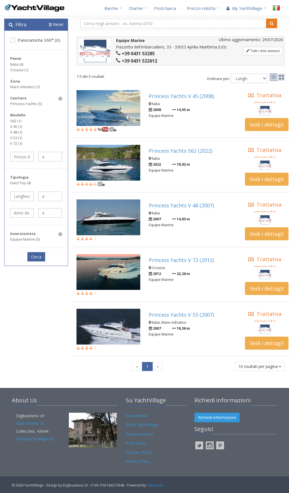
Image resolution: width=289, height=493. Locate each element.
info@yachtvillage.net (35, 438)
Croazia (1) (19, 69)
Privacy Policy (138, 461)
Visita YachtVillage (142, 424)
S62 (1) (15, 120)
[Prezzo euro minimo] (22, 156)
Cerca (36, 256)
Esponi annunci (139, 434)
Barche (111, 8)
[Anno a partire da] (22, 213)
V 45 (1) (16, 126)
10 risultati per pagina (258, 366)
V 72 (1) (16, 143)
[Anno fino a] (50, 213)
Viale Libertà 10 (30, 423)
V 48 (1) (16, 132)
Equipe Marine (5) (25, 239)
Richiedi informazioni (217, 417)
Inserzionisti (137, 415)
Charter (136, 8)
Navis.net (155, 485)
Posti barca (165, 8)
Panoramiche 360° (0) (39, 40)
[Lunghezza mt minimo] (22, 196)
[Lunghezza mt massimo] (50, 196)
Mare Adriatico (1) (25, 86)
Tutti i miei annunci (264, 50)
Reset (58, 24)
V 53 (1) (16, 137)
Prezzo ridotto (201, 8)
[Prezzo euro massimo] (50, 156)
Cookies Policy (139, 452)
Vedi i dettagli (267, 124)
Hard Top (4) (20, 182)
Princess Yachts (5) (26, 103)
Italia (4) (16, 64)
